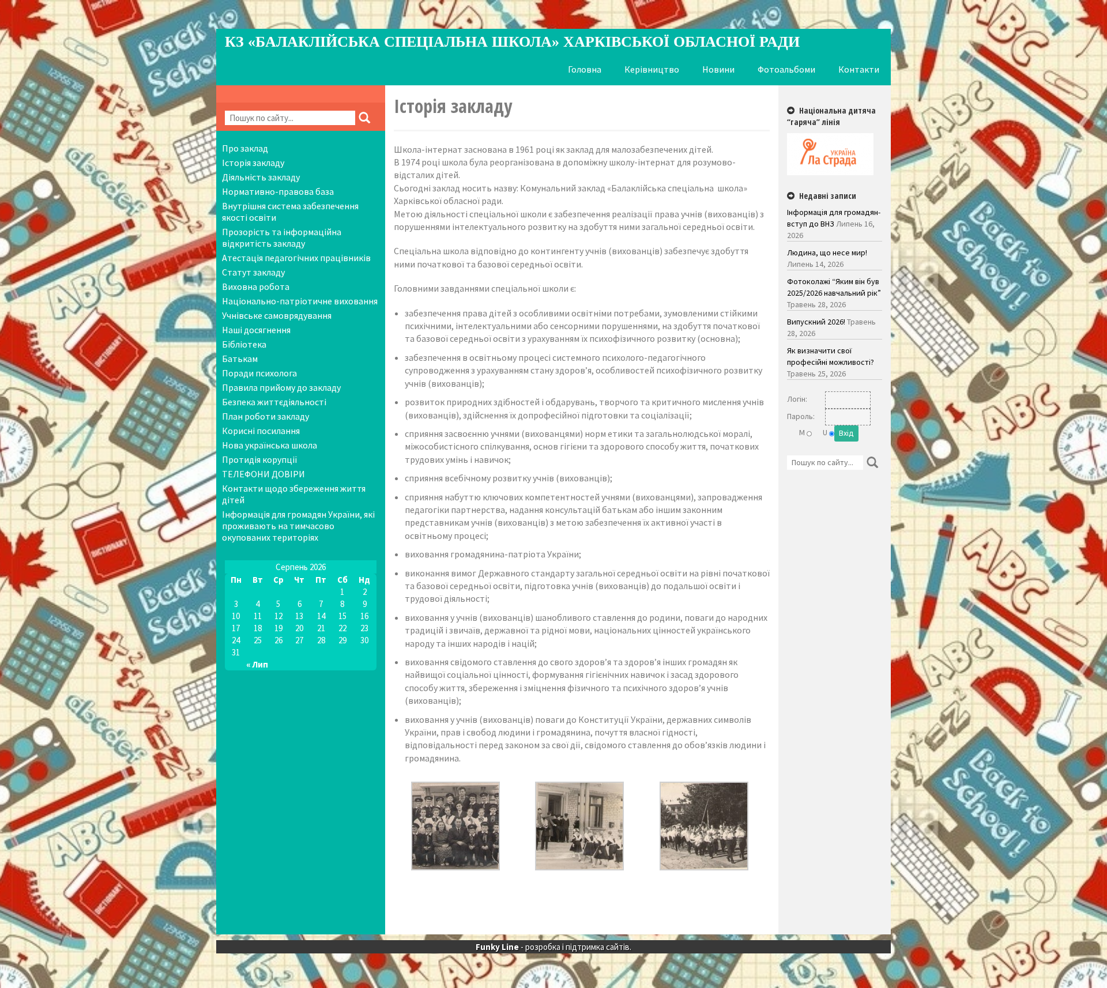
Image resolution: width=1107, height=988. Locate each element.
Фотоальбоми (786, 69)
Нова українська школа (269, 445)
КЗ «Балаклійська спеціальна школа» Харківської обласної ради (512, 41)
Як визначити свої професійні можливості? (830, 356)
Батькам (240, 358)
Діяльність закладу (261, 177)
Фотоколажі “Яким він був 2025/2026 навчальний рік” (834, 287)
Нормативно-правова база (278, 191)
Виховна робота (255, 286)
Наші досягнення (256, 329)
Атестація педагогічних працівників (296, 257)
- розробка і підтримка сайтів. (553, 946)
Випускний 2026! (816, 321)
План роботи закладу (265, 416)
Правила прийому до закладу (281, 387)
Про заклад (245, 148)
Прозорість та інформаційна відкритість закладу (281, 237)
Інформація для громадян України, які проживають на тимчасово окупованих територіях (298, 525)
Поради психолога (259, 373)
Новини (718, 69)
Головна (584, 69)
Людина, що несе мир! (827, 252)
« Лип (257, 664)
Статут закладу (253, 272)
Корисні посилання (261, 430)
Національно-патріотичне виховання (300, 301)
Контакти (858, 69)
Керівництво (651, 69)
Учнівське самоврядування (277, 315)
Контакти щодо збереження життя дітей (294, 494)
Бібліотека (244, 344)
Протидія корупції (260, 459)
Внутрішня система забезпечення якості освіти (290, 211)
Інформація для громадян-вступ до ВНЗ (833, 218)
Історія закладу (253, 162)
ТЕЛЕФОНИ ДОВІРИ (263, 474)
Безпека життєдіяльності (274, 402)
